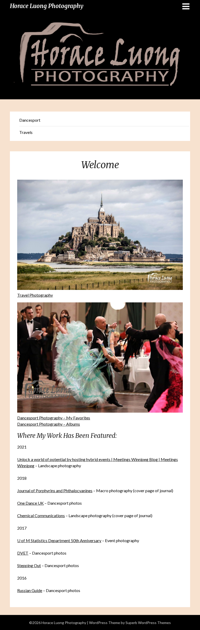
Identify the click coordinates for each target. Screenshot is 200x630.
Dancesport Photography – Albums (48, 423)
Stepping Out (29, 565)
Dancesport (29, 120)
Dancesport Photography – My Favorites (53, 417)
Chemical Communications (41, 515)
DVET (22, 552)
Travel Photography (35, 295)
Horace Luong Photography (46, 6)
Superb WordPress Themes (148, 622)
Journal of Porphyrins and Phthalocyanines (54, 490)
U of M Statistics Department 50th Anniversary (59, 540)
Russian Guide (29, 590)
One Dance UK (30, 503)
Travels (26, 132)
